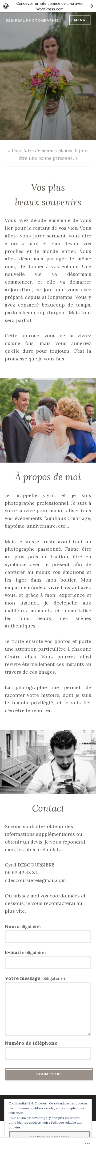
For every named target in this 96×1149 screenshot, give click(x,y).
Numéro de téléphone (31, 1043)
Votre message (35, 978)
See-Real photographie (32, 20)
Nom (23, 926)
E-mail (25, 952)
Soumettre (49, 1074)
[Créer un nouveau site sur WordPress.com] (48, 6)
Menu (80, 20)
